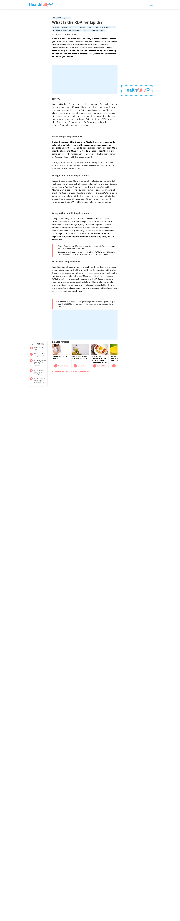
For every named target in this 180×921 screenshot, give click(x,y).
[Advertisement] (84, 79)
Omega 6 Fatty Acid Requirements (66, 30)
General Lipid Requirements (73, 27)
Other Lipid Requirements (94, 30)
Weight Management (61, 18)
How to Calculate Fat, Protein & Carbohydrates (39, 372)
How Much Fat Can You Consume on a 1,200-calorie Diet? (39, 380)
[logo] (137, 90)
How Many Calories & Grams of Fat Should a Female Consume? (40, 363)
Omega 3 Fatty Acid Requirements (101, 27)
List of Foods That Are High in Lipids (39, 355)
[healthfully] (41, 5)
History (56, 27)
